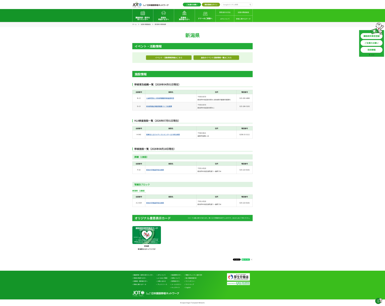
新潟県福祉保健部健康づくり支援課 (159, 106)
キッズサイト (175, 287)
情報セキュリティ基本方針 (193, 275)
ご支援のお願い (192, 4)
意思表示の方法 (224, 12)
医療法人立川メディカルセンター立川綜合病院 (163, 134)
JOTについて (225, 19)
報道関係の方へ (176, 275)
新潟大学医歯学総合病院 (155, 170)
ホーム (134, 24)
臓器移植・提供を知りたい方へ (143, 275)
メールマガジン (176, 284)
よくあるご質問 (162, 278)
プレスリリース (162, 284)
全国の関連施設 (243, 12)
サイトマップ (189, 284)
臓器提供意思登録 (372, 36)
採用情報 (372, 49)
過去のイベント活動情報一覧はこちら (216, 57)
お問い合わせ (161, 281)
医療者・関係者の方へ (141, 281)
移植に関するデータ (243, 19)
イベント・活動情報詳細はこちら (168, 57)
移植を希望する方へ (140, 278)
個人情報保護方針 (191, 278)
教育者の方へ (175, 281)
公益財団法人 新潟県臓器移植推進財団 (160, 98)
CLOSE (372, 55)
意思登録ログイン (211, 4)
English (188, 287)
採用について (175, 278)
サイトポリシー (190, 281)
